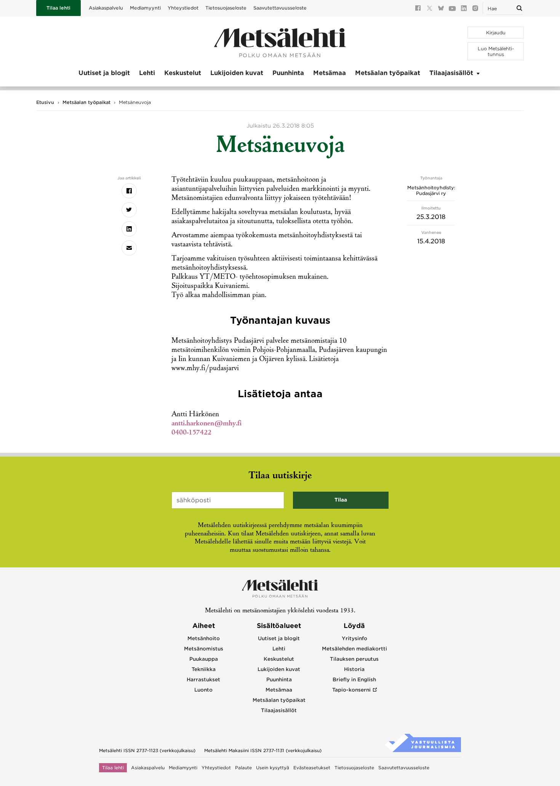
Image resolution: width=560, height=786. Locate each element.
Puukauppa (203, 659)
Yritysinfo (354, 638)
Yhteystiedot (183, 8)
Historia (354, 669)
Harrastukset (203, 679)
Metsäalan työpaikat (387, 73)
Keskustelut (182, 73)
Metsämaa (329, 73)
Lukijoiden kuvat (236, 73)
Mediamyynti (145, 8)
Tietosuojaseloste (225, 8)
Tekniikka (204, 669)
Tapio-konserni (351, 690)
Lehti (147, 73)
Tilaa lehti (58, 8)
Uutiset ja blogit (104, 73)
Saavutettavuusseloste (280, 8)
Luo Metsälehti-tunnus (496, 51)
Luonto (203, 690)
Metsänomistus (203, 649)
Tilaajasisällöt (451, 73)
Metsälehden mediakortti (354, 649)
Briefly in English (354, 679)
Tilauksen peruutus (354, 659)
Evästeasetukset (311, 767)
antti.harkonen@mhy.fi (206, 424)
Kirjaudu (496, 32)
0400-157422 (191, 433)
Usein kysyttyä (272, 767)
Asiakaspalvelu (106, 8)
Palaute (243, 767)
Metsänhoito (203, 638)
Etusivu (45, 102)
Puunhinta (288, 73)
